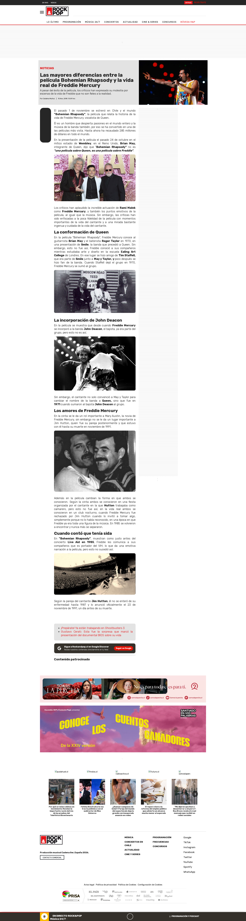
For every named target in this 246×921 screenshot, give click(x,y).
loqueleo (149, 902)
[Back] (118, 916)
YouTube (188, 862)
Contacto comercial (52, 858)
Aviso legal (89, 884)
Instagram (189, 847)
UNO (111, 895)
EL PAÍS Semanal (145, 895)
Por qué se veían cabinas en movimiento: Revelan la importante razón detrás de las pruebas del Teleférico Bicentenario (61, 811)
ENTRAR (188, 3)
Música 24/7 (92, 22)
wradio (118, 895)
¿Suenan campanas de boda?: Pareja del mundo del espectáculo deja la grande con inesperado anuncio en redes (123, 811)
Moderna (104, 902)
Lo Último (53, 22)
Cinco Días (128, 895)
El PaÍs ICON (128, 902)
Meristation (161, 902)
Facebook (189, 852)
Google (187, 837)
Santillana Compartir (131, 892)
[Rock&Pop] (57, 11)
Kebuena (170, 895)
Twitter (187, 857)
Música (129, 837)
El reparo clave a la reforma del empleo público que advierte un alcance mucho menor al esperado (154, 810)
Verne (153, 895)
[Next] (142, 916)
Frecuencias (161, 842)
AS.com (151, 892)
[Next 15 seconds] (136, 916)
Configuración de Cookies (150, 884)
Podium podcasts (92, 899)
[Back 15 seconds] (124, 916)
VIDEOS (53, 3)
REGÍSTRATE (200, 2)
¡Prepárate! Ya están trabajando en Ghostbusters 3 (93, 628)
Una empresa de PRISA (71, 894)
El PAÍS (93, 892)
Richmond (92, 902)
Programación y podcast (185, 916)
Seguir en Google (123, 648)
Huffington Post (97, 895)
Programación (72, 22)
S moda (138, 902)
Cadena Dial (160, 895)
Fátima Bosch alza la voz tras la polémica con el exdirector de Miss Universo (92, 810)
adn (160, 892)
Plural (116, 902)
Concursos (169, 22)
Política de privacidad (106, 884)
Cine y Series (132, 854)
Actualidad (130, 22)
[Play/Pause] (130, 916)
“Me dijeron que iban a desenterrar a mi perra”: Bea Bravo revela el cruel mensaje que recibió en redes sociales (184, 811)
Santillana (118, 892)
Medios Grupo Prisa (71, 900)
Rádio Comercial (173, 902)
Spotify (187, 866)
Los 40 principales (106, 892)
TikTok (187, 842)
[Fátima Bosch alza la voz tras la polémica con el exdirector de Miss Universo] (92, 792)
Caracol (169, 892)
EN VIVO (45, 3)
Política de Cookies (127, 884)
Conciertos (111, 22)
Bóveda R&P (188, 22)
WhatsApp (189, 871)
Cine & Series (150, 22)
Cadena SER (143, 892)
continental (138, 895)
